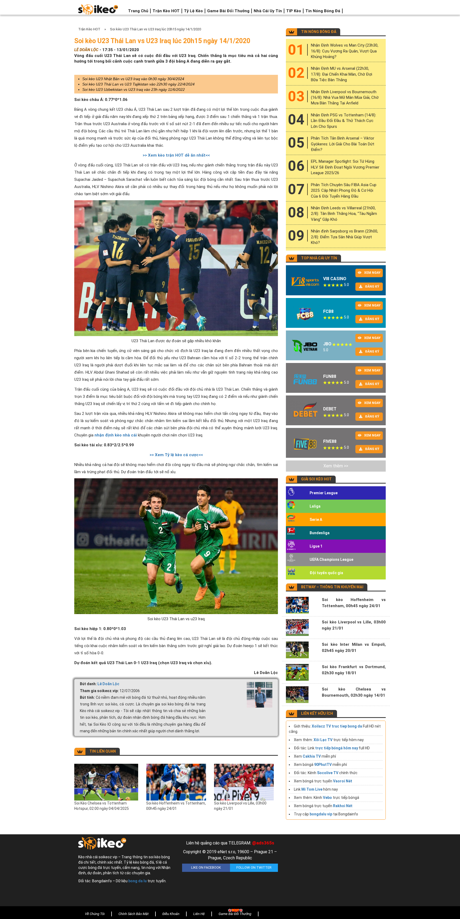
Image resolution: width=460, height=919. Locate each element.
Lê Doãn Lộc (108, 684)
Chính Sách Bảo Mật (133, 914)
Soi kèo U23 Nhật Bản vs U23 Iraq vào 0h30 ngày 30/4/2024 (133, 79)
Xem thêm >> (335, 465)
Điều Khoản (170, 914)
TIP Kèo (293, 11)
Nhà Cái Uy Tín (268, 11)
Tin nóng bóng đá (322, 11)
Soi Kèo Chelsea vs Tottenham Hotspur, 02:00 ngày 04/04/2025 (101, 806)
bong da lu (137, 881)
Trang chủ (138, 11)
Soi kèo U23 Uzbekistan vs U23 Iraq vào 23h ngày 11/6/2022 (133, 89)
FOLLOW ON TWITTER (254, 867)
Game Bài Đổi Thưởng (228, 11)
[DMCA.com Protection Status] (334, 872)
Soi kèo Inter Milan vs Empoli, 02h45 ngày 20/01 (354, 647)
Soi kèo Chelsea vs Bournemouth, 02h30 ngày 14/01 (354, 692)
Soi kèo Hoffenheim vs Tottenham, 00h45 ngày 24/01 (176, 806)
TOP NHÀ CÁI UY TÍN (319, 258)
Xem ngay (372, 273)
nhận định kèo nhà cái (116, 435)
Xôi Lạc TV (323, 740)
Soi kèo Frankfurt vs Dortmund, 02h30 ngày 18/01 (354, 669)
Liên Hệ (199, 914)
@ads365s (263, 843)
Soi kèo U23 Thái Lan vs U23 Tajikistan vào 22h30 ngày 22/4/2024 (138, 84)
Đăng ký (372, 286)
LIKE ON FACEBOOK (206, 867)
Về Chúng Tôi (95, 914)
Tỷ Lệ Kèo (193, 11)
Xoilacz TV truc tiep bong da (337, 726)
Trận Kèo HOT (166, 11)
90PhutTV (323, 764)
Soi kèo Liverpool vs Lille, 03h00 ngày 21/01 (240, 806)
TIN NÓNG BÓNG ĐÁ (318, 32)
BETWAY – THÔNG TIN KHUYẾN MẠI (332, 587)
